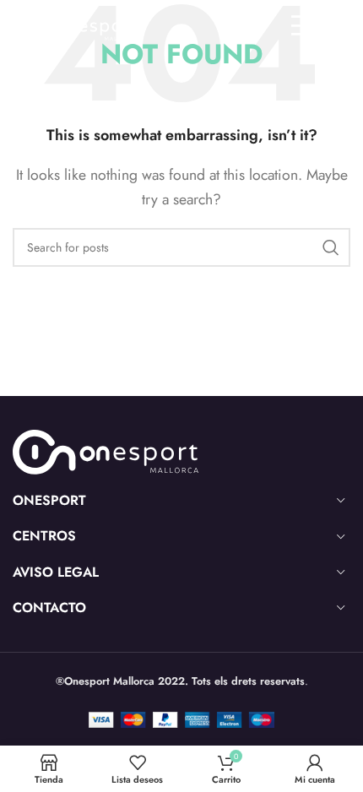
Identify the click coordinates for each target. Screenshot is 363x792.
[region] (181, 647)
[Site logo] (74, 24)
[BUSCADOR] (331, 247)
